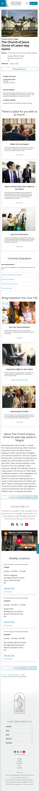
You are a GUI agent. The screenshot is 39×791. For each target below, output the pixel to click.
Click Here (20, 338)
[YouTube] (26, 524)
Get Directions (8, 592)
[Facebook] (12, 524)
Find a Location (19, 668)
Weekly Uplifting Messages (19, 380)
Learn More (19, 155)
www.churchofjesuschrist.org (19, 497)
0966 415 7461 (14, 63)
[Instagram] (21, 524)
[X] (17, 524)
